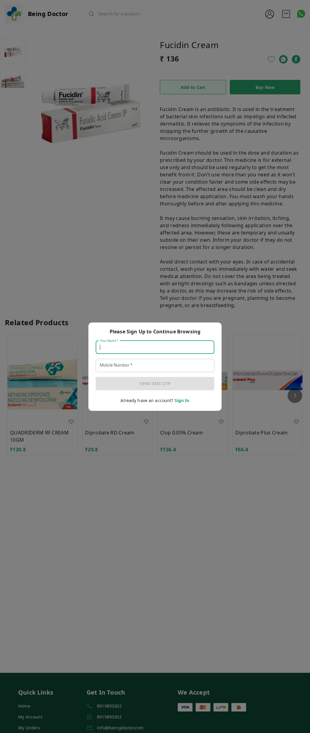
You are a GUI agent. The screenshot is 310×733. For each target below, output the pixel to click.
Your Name (109, 340)
